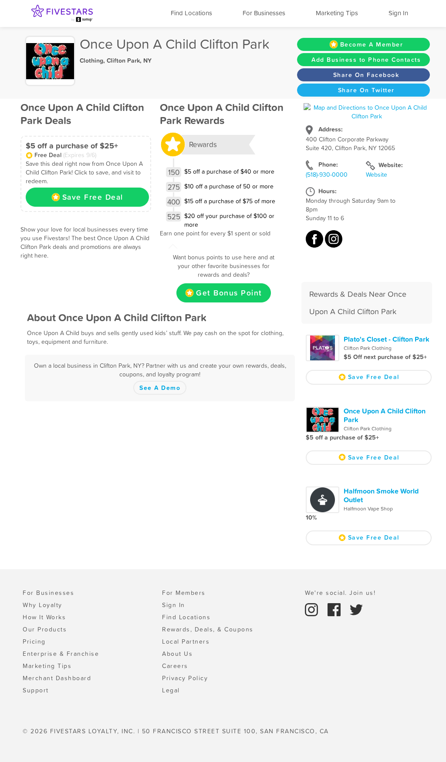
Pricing (34, 641)
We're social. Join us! (340, 592)
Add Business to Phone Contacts (366, 59)
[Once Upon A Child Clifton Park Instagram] (333, 243)
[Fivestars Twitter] (356, 609)
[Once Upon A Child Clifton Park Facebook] (315, 243)
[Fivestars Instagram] (312, 609)
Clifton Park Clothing (368, 348)
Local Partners (185, 641)
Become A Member (371, 44)
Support (36, 690)
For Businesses (264, 13)
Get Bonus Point (229, 293)
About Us (177, 653)
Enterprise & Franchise (61, 653)
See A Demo (159, 387)
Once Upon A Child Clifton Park (385, 415)
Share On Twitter (366, 90)
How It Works (44, 617)
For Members (184, 592)
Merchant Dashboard (57, 678)
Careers (175, 665)
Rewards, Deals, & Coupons (207, 629)
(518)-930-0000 (327, 174)
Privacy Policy (185, 678)
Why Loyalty (42, 605)
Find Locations (191, 13)
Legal (171, 690)
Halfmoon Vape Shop (368, 509)
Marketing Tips (337, 13)
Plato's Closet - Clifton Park (386, 339)
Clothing (91, 60)
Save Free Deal (92, 197)
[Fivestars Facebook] (335, 609)
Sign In (398, 13)
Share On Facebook (366, 74)
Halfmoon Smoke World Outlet (381, 495)
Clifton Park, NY (129, 60)
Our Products (45, 629)
